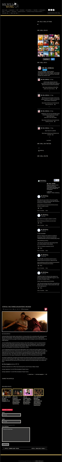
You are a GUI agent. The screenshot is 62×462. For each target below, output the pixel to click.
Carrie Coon (31, 374)
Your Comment (5, 426)
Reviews (22, 10)
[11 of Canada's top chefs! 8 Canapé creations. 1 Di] (51, 48)
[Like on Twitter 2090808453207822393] (47, 107)
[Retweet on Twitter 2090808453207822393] (44, 107)
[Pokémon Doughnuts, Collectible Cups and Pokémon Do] (40, 48)
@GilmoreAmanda (50, 116)
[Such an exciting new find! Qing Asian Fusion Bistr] (51, 43)
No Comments (25, 309)
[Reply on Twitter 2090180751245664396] (42, 137)
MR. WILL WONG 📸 (45, 79)
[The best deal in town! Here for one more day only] (57, 48)
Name (3, 412)
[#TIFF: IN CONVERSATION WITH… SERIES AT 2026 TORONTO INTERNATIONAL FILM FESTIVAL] (27, 392)
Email (3, 419)
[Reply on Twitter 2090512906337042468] (42, 124)
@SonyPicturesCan (46, 84)
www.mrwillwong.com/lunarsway (47, 281)
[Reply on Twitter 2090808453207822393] (42, 107)
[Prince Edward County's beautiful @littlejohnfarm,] (46, 48)
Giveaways (11, 10)
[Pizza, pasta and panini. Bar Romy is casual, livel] (40, 43)
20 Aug (51, 111)
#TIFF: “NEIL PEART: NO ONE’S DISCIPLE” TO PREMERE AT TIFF (6, 399)
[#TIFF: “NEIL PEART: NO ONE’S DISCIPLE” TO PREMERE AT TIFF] (6, 392)
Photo (41, 208)
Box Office (28, 10)
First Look (4, 10)
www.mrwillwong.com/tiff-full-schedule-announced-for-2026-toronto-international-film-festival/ (48, 263)
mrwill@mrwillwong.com (39, 461)
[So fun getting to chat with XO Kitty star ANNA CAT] (57, 37)
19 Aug (51, 128)
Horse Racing (21, 11)
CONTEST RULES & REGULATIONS (34, 11)
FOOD (3, 11)
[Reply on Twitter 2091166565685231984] (42, 91)
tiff (46, 374)
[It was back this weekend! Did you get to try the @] (40, 54)
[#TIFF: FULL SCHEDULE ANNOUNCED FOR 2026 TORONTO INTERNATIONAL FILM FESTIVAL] (17, 392)
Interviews (42, 10)
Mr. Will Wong (44, 196)
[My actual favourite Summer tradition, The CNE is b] (51, 37)
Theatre (35, 10)
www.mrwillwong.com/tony (42, 240)
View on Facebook (40, 210)
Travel (8, 11)
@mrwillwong (41, 150)
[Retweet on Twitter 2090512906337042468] (44, 124)
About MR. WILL (14, 13)
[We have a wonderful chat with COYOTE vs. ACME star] (46, 43)
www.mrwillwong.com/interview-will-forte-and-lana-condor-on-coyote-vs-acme (47, 205)
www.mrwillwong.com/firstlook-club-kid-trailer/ (46, 221)
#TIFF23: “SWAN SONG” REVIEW (38, 448)
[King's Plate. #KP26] (51, 54)
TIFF (17, 10)
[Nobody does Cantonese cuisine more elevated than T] (57, 43)
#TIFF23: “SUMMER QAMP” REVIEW (12, 448)
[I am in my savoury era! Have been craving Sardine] (57, 54)
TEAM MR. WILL (5, 13)
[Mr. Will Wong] (42, 181)
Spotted (14, 11)
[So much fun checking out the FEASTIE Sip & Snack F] (46, 37)
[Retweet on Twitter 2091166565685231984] (44, 91)
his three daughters (40, 374)
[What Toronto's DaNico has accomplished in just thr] (40, 37)
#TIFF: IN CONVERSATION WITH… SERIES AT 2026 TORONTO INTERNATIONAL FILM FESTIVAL (27, 400)
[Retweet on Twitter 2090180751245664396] (44, 137)
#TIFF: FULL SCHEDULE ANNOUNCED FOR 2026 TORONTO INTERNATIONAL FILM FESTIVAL (17, 400)
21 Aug (51, 95)
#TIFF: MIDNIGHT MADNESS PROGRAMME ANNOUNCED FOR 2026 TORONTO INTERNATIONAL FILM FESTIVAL (38, 401)
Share (47, 210)
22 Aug (51, 79)
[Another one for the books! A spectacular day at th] (46, 54)
